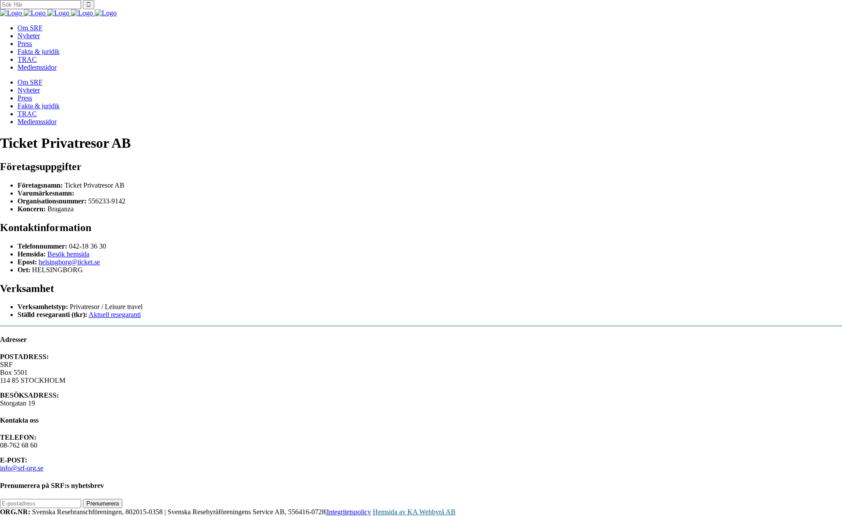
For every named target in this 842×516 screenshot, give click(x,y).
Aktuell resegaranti (115, 314)
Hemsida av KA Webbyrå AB (414, 512)
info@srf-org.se (21, 468)
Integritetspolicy (349, 512)
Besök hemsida (68, 254)
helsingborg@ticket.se (69, 262)
